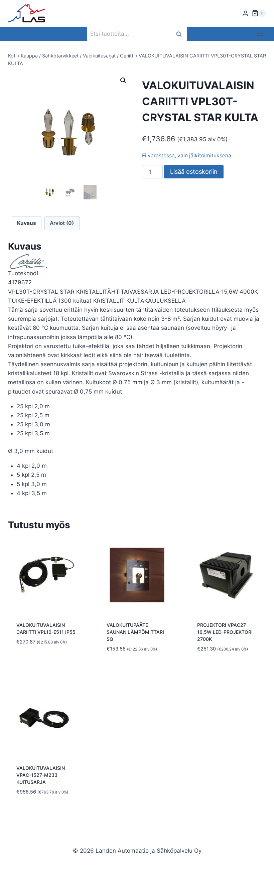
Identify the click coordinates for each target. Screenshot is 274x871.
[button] (123, 81)
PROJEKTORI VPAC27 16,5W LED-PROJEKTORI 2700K (225, 632)
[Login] (245, 13)
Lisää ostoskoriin (194, 171)
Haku (180, 33)
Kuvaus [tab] (26, 223)
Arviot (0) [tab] (62, 223)
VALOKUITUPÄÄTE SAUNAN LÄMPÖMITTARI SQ (135, 632)
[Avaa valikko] (260, 34)
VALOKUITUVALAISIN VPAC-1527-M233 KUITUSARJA (40, 775)
